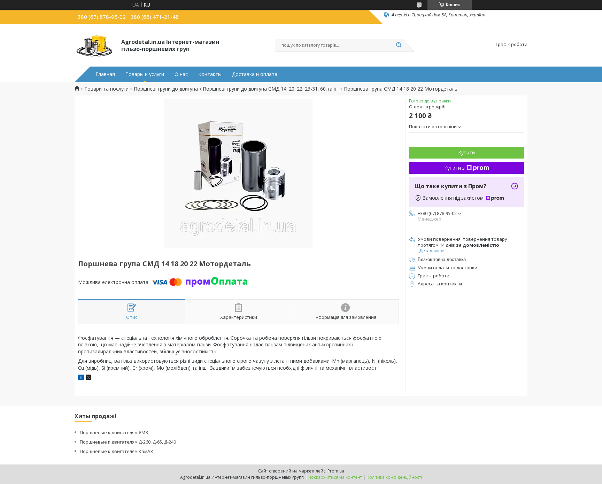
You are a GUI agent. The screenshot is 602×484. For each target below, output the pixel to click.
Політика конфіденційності (394, 477)
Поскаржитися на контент (335, 477)
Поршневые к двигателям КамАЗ (116, 451)
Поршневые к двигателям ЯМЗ (114, 432)
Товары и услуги (144, 74)
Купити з (454, 167)
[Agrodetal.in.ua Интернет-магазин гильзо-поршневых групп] (95, 44)
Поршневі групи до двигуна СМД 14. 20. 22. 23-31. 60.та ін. (271, 89)
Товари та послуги (106, 89)
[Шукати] (399, 45)
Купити (466, 152)
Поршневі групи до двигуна (166, 89)
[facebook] (81, 378)
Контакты (210, 74)
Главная (105, 74)
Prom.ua (335, 471)
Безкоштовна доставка (442, 259)
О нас (181, 74)
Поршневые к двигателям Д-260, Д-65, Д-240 (128, 442)
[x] (88, 378)
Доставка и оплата (254, 74)
